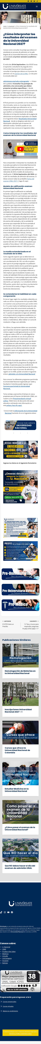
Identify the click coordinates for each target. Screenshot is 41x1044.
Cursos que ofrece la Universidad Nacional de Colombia (17, 750)
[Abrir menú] (37, 6)
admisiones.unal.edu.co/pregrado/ (16, 81)
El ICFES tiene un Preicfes (8, 623)
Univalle (5, 956)
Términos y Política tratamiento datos (20, 1034)
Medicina (5, 954)
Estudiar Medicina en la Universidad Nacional (17, 790)
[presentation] (20, 655)
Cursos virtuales (8, 1006)
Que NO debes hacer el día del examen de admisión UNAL (20, 866)
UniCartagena (7, 958)
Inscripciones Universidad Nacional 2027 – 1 (18, 710)
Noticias (5, 963)
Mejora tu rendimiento (10, 1011)
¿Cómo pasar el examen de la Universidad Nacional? (20, 828)
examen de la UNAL (21, 74)
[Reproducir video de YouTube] (20, 148)
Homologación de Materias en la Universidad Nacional (20, 672)
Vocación (5, 961)
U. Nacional (7, 31)
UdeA (4, 949)
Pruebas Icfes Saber (9, 951)
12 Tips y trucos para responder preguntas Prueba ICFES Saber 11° (30, 625)
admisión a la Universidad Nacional (21, 374)
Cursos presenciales (9, 1002)
